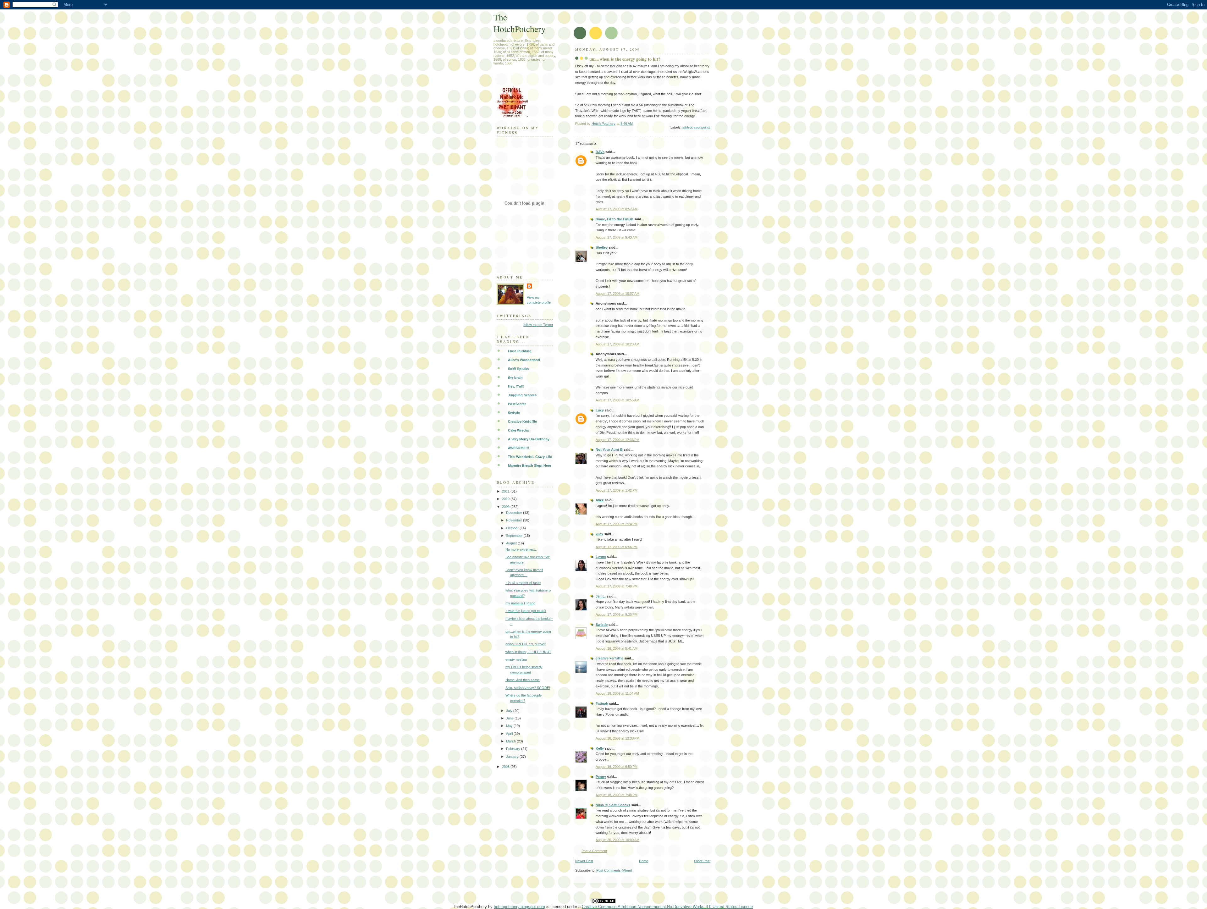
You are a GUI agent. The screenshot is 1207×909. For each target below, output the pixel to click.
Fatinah (602, 703)
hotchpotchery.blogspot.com (519, 906)
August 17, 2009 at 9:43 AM (616, 237)
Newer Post (584, 861)
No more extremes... (521, 549)
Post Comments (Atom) (614, 870)
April (510, 733)
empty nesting (516, 659)
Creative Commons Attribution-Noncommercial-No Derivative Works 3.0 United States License (667, 906)
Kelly (600, 748)
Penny (601, 777)
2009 (506, 507)
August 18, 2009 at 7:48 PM (616, 795)
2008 (506, 767)
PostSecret (517, 404)
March (511, 741)
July (509, 711)
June (510, 718)
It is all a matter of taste (523, 583)
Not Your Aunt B (609, 449)
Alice (600, 500)
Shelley (602, 247)
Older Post (702, 861)
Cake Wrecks (518, 430)
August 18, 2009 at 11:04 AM (617, 693)
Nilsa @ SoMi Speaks (613, 805)
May (510, 726)
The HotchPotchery (519, 23)
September (515, 535)
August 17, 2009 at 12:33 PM (617, 440)
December (514, 513)
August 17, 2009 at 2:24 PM (616, 524)
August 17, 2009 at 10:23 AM (617, 344)
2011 (506, 491)
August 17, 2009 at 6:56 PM (616, 547)
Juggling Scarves (522, 395)
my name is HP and (520, 603)
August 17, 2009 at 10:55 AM (617, 400)
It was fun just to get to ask (525, 611)
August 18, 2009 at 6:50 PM (616, 767)
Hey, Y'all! (516, 386)
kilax (599, 534)
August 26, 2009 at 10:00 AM (617, 840)
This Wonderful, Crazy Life (530, 457)
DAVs (600, 152)
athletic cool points (696, 127)
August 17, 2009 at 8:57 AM (616, 209)
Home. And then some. (522, 680)
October (513, 528)
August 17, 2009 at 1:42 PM (616, 490)
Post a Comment (594, 851)
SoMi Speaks (518, 369)
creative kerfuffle (609, 658)
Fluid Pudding (520, 351)
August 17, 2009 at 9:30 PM (616, 614)
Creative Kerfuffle (522, 421)
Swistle (602, 624)
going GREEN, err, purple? (525, 644)
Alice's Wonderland (524, 360)
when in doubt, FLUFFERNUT (528, 652)
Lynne (601, 557)
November (514, 520)
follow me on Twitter (538, 325)
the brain (515, 377)
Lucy (600, 410)
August (512, 543)
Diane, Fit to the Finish (614, 219)
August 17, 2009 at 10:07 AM (617, 293)
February (513, 749)
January (513, 756)
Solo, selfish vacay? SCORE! (527, 688)
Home (643, 861)
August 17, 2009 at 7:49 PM (616, 586)
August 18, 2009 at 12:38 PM (617, 738)
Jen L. (601, 596)
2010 (506, 499)
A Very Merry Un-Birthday (528, 439)
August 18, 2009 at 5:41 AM (616, 648)
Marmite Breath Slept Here (529, 465)
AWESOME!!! (518, 448)
